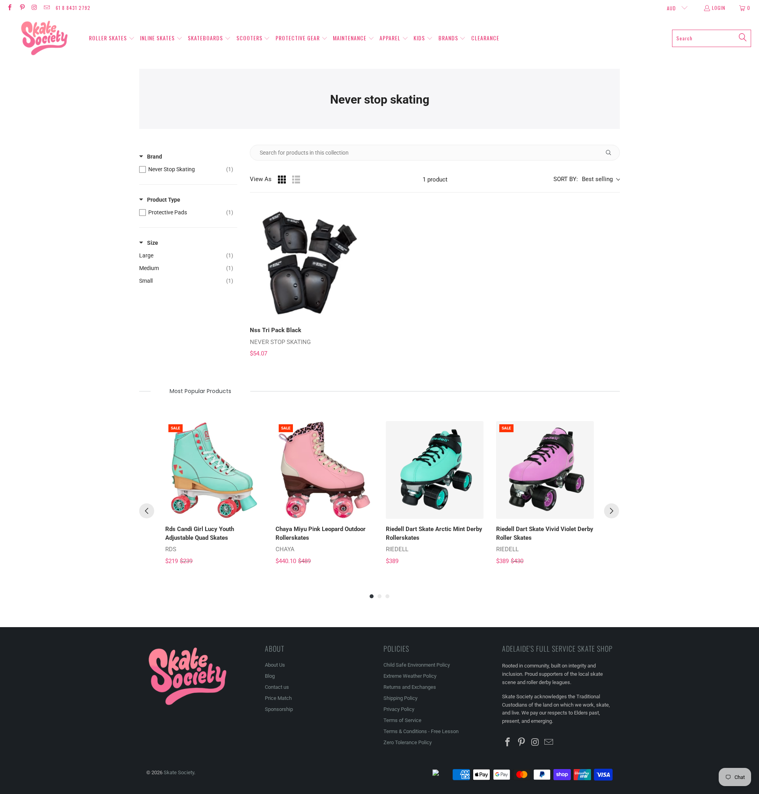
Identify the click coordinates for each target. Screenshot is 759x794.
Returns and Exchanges (409, 687)
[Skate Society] (44, 38)
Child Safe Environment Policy (416, 665)
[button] (112, 38)
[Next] (611, 510)
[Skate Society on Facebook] (9, 7)
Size (152, 243)
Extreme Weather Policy (409, 676)
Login (718, 7)
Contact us (277, 687)
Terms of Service (402, 720)
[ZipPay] (441, 775)
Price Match (278, 698)
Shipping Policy (400, 698)
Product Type (163, 200)
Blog (270, 676)
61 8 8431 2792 (73, 7)
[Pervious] (146, 510)
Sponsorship (279, 709)
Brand (154, 156)
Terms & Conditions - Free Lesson (421, 731)
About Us (275, 665)
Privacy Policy (398, 709)
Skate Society (179, 772)
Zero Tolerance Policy (407, 742)
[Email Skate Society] (46, 7)
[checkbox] (186, 169)
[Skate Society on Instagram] (34, 7)
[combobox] (711, 38)
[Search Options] (611, 153)
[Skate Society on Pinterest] (21, 7)
